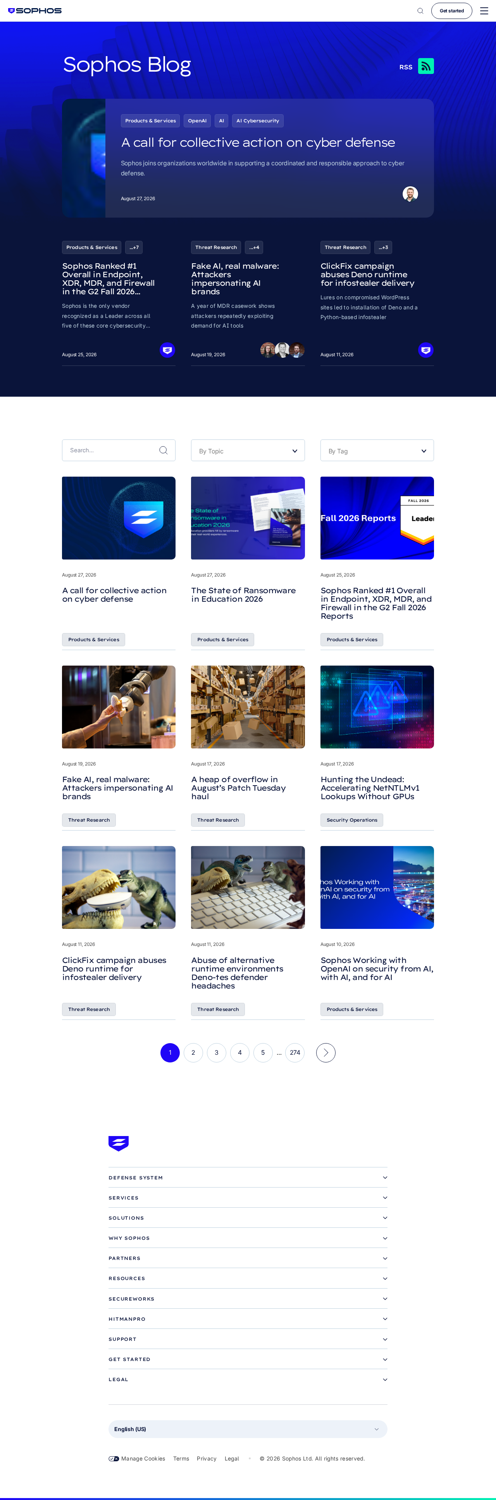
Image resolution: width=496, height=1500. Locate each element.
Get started (452, 11)
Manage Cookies (143, 1458)
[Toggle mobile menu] (484, 11)
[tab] (248, 1177)
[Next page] (326, 1052)
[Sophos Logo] (35, 11)
